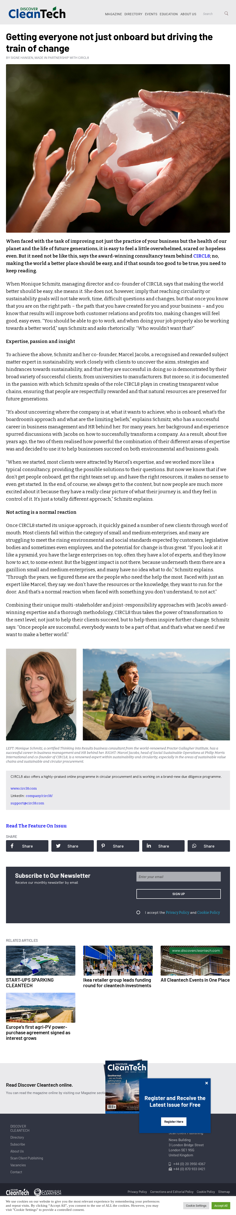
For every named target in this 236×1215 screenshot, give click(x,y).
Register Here (173, 1121)
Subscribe (17, 1144)
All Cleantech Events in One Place (195, 980)
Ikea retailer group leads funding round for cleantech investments (117, 982)
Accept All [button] (220, 1205)
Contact (16, 1172)
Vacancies (18, 1165)
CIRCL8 (201, 256)
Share (27, 845)
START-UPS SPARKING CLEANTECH (30, 982)
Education (169, 14)
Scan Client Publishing (26, 1158)
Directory (133, 14)
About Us (188, 14)
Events (151, 14)
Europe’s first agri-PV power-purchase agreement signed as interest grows (38, 1032)
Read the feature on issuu (36, 826)
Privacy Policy (177, 912)
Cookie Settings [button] (196, 1205)
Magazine (113, 14)
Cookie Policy (208, 912)
